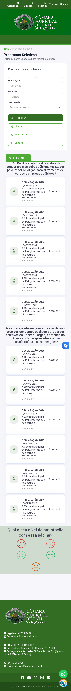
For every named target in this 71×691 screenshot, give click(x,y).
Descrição (14, 80)
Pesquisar (20, 118)
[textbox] (35, 107)
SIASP (23, 686)
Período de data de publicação (25, 69)
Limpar (19, 126)
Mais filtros (21, 134)
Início (6, 48)
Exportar (19, 142)
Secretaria (14, 102)
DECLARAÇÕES (20, 158)
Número (13, 91)
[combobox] (35, 107)
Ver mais (27, 200)
